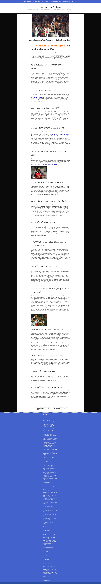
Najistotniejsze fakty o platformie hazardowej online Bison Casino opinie (50, 421)
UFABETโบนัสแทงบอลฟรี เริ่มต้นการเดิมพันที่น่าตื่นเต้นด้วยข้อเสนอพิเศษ (49, 514)
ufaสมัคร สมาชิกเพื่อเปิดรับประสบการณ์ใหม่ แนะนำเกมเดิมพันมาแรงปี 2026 (50, 435)
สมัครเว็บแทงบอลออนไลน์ (68, 1)
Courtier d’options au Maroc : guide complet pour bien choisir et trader (50, 431)
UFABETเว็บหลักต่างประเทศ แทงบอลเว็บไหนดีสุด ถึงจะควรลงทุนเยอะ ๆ (50, 449)
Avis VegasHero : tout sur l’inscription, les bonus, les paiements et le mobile (48, 425)
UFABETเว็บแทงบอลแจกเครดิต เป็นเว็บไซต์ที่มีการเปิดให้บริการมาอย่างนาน (50, 502)
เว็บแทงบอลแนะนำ (45, 1)
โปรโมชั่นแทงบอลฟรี (27, 1)
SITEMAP (76, 1)
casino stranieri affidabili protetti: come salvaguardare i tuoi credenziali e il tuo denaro (50, 418)
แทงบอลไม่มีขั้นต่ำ (36, 1)
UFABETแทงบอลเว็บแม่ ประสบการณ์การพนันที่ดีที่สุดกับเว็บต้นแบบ (50, 522)
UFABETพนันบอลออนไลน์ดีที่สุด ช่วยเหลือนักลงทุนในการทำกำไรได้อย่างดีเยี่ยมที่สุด (42, 408)
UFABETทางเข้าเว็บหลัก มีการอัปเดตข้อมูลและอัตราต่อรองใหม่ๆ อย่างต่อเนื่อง (49, 554)
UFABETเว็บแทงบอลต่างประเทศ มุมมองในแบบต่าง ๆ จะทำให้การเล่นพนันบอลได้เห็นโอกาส (50, 529)
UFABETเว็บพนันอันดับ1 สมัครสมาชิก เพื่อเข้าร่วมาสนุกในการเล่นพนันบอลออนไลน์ (50, 579)
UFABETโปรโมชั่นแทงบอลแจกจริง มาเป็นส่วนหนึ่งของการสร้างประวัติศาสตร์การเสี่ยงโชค (49, 469)
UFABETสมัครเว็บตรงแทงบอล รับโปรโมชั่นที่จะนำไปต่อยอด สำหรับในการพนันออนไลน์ (50, 558)
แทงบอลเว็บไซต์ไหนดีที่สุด (56, 1)
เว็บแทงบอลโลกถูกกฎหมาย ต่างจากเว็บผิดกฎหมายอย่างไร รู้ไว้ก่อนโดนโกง (50, 439)
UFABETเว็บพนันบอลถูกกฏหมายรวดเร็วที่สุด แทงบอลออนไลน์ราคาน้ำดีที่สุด (60, 408)
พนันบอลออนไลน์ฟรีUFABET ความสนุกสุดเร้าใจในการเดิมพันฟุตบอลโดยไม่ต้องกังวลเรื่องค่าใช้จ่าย (50, 460)
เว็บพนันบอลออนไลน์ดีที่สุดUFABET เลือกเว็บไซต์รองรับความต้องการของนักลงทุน (50, 453)
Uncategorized (50, 42)
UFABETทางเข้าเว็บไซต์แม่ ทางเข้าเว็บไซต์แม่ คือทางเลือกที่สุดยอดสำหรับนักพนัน (50, 550)
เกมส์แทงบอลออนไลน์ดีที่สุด (50, 7)
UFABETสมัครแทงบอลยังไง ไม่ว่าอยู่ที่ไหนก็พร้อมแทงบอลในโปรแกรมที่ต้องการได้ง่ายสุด (50, 518)
